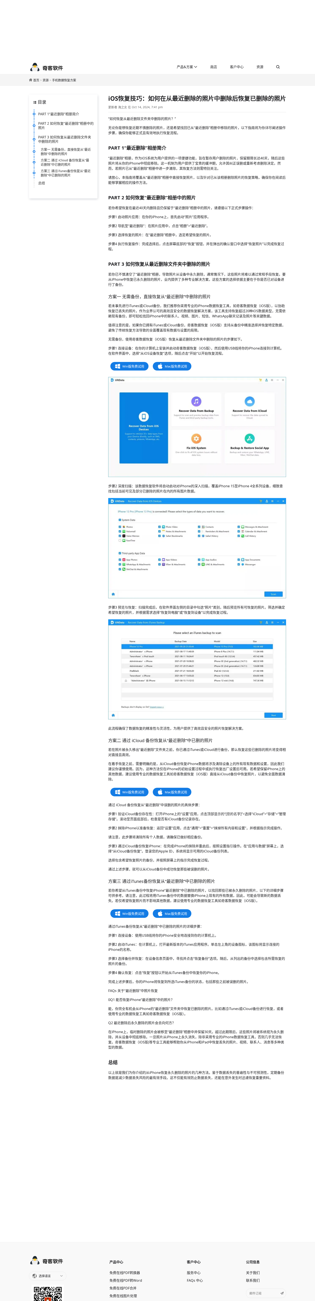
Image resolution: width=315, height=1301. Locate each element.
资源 (259, 67)
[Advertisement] (157, 30)
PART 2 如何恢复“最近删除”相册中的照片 (66, 125)
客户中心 (237, 67)
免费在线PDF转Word (126, 1280)
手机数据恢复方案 (64, 80)
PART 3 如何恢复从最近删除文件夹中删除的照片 (64, 139)
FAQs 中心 (195, 1280)
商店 (213, 67)
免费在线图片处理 (123, 1295)
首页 (36, 80)
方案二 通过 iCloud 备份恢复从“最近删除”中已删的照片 (65, 162)
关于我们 (253, 1272)
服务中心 (194, 1272)
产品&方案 (185, 67)
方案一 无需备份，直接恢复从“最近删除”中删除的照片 (66, 151)
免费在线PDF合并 (123, 1288)
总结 (41, 183)
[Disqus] (197, 1160)
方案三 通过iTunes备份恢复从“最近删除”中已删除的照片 (66, 173)
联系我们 (253, 1280)
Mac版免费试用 (176, 366)
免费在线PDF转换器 (125, 1272)
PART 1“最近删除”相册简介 (58, 114)
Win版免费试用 (133, 366)
